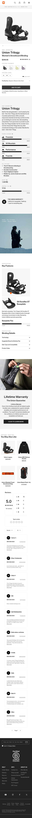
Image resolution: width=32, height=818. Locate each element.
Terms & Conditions (22, 804)
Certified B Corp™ (24, 773)
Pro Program (14, 782)
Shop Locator (15, 772)
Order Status (5, 770)
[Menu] (29, 2)
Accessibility (27, 804)
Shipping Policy (17, 804)
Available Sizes (6, 72)
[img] (24, 59)
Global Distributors (14, 779)
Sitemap (4, 804)
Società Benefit (25, 777)
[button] (20, 496)
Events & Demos (15, 775)
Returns (4, 775)
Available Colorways (8, 63)
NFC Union (14, 785)
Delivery (4, 772)
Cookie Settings (8, 804)
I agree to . (10, 746)
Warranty (4, 781)
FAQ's (3, 783)
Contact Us (14, 770)
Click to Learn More (16, 421)
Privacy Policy (11, 746)
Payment (4, 778)
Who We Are (24, 770)
